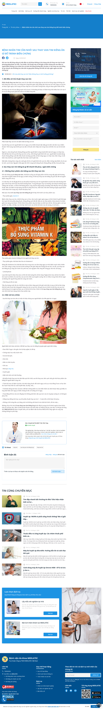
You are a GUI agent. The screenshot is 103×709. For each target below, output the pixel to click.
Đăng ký (89, 4)
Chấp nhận (95, 706)
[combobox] (86, 133)
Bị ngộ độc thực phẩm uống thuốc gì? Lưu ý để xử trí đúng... (91, 182)
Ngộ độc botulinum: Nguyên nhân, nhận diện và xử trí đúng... (91, 196)
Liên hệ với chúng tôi (86, 76)
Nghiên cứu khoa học (53, 11)
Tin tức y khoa (15, 27)
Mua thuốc (88, 11)
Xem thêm (98, 159)
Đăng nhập (97, 4)
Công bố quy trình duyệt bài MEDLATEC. (39, 438)
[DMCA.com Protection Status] (8, 697)
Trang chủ (5, 27)
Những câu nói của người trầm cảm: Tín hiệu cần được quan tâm (91, 210)
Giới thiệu (21, 11)
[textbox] (86, 133)
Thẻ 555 (68, 11)
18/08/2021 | (29, 74)
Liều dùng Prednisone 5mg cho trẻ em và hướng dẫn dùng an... (91, 223)
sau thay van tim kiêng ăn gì (27, 447)
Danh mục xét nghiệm (78, 11)
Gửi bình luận (56, 471)
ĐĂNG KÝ (95, 675)
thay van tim (40, 447)
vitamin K (16, 196)
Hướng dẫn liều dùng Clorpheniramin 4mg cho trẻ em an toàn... (91, 278)
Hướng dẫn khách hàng (39, 11)
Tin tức (63, 11)
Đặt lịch (50, 613)
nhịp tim (10, 369)
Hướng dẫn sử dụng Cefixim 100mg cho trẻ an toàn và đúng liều (91, 264)
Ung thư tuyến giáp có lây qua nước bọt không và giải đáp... (91, 292)
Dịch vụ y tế (28, 11)
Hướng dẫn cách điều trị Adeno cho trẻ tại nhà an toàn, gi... (90, 237)
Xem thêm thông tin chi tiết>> (49, 434)
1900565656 (7, 671)
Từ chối (87, 706)
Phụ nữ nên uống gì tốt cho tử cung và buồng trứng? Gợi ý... (91, 169)
